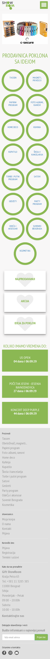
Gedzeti (6, 486)
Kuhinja (6, 462)
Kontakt (6, 528)
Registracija (8, 552)
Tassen (6, 438)
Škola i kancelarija (12, 471)
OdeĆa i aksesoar (12, 495)
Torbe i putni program (14, 476)
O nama (6, 524)
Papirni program (11, 448)
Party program (10, 490)
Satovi (5, 481)
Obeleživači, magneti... (14, 443)
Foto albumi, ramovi (13, 452)
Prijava (6, 533)
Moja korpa (8, 519)
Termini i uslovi (10, 557)
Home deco (8, 457)
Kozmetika (8, 505)
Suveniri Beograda (12, 500)
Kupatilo (7, 467)
